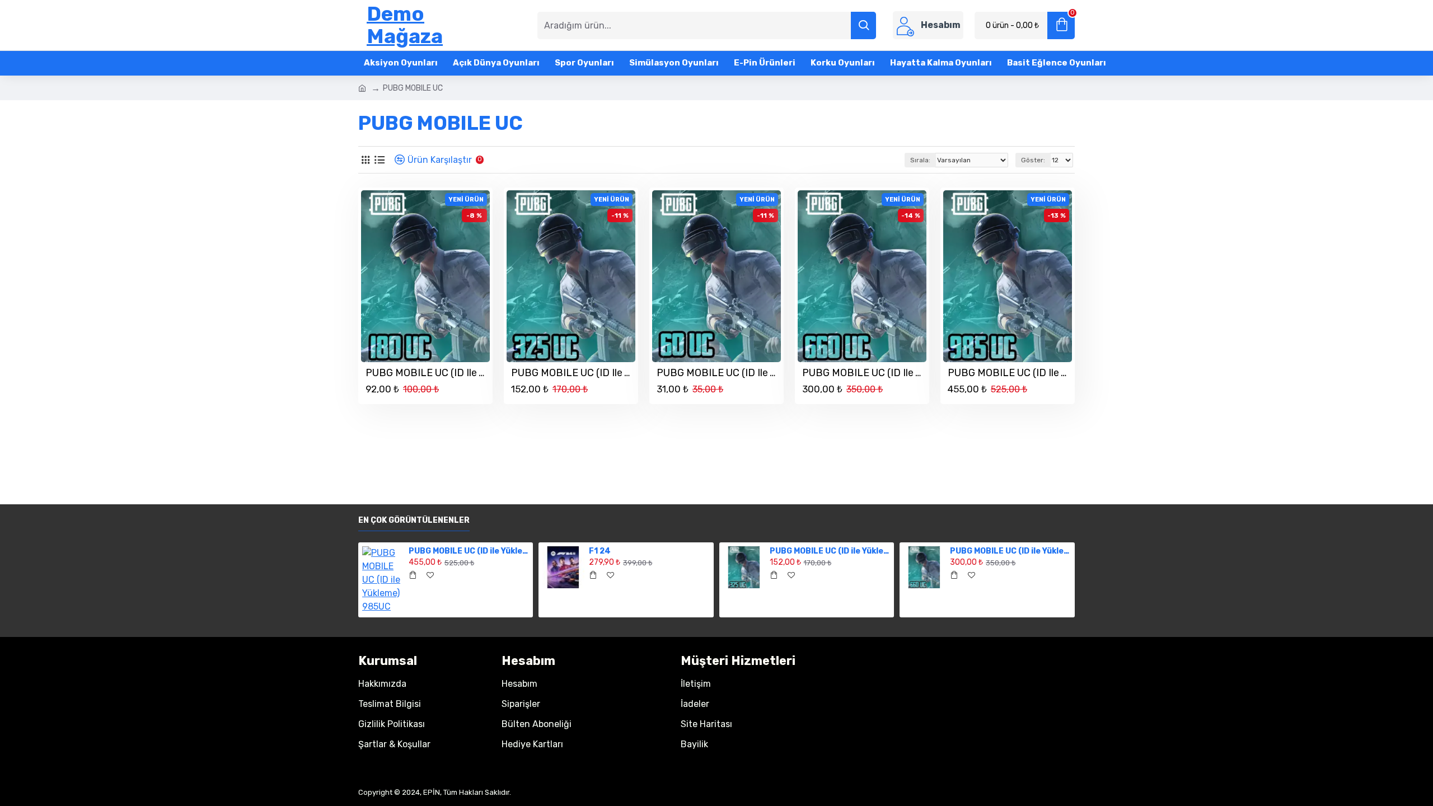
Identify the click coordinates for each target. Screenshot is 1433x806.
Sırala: (920, 160)
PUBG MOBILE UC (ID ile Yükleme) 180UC (428, 373)
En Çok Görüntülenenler (414, 520)
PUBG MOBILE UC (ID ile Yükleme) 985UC (1010, 373)
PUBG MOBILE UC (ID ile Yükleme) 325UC (573, 373)
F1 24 (600, 551)
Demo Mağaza (405, 25)
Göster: (1033, 160)
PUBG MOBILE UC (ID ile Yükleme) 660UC (864, 373)
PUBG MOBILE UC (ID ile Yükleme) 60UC (719, 373)
